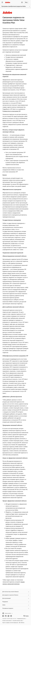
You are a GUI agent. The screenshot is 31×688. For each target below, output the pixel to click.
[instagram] (6, 616)
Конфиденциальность (21, 618)
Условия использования (7, 620)
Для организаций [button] (6, 598)
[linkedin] (11, 616)
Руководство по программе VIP (11, 111)
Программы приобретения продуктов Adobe (14, 6)
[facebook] (3, 616)
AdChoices (22, 622)
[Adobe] (8, 2)
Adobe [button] (3, 605)
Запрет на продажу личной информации (10, 622)
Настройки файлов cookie (18, 620)
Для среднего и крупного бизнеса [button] (10, 595)
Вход (26, 2)
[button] (22, 2)
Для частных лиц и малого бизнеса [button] (10, 591)
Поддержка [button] (5, 601)
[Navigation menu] (2, 2)
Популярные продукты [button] (7, 608)
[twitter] (8, 616)
